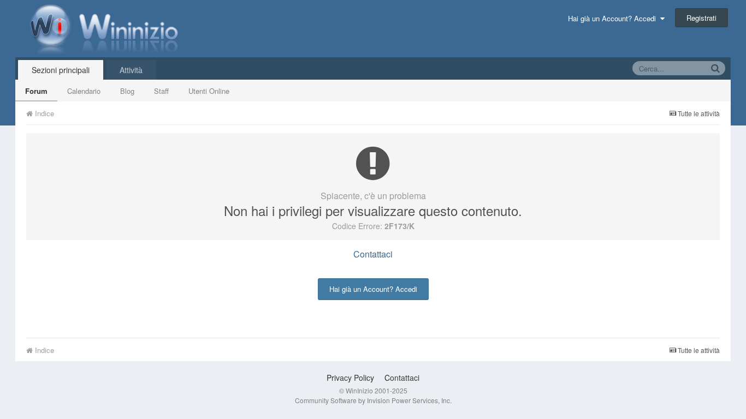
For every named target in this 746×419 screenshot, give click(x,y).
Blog (127, 91)
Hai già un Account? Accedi (614, 18)
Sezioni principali (61, 69)
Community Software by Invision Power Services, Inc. (373, 400)
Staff (161, 91)
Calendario (83, 91)
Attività (131, 69)
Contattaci (373, 254)
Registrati (701, 18)
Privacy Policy (350, 377)
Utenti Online (208, 91)
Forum (36, 91)
